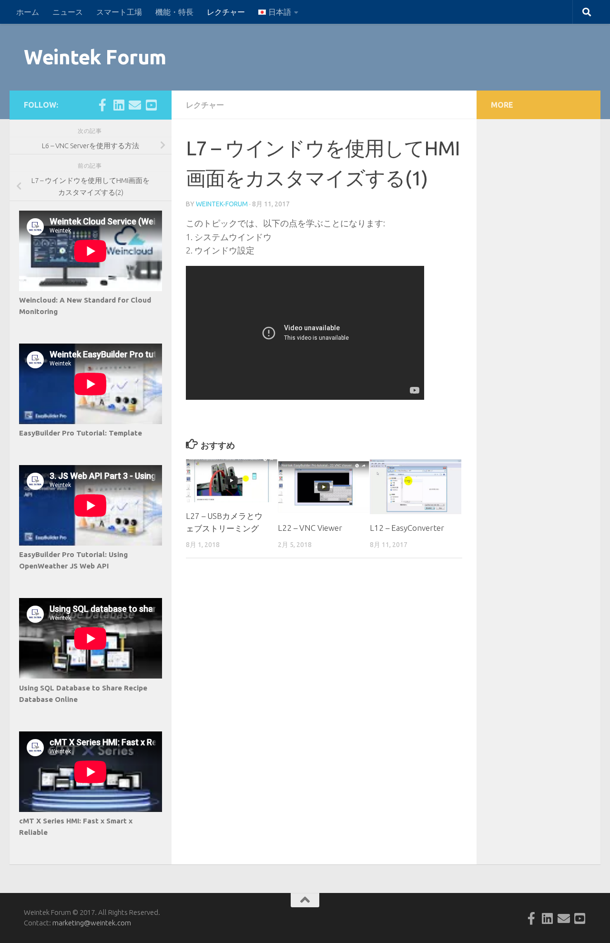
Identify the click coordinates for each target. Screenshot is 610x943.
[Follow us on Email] (135, 105)
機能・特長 (174, 12)
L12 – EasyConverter (407, 527)
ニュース (67, 12)
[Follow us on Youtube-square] (151, 105)
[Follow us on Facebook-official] (102, 105)
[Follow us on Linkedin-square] (118, 105)
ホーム (27, 12)
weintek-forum (222, 204)
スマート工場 (119, 12)
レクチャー (226, 12)
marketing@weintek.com (91, 923)
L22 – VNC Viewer (310, 527)
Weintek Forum (95, 57)
